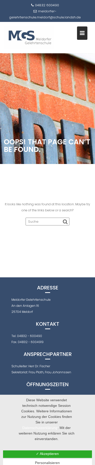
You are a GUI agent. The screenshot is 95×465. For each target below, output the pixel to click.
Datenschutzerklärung (40, 428)
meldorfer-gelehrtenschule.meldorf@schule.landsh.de (45, 14)
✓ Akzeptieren (47, 454)
